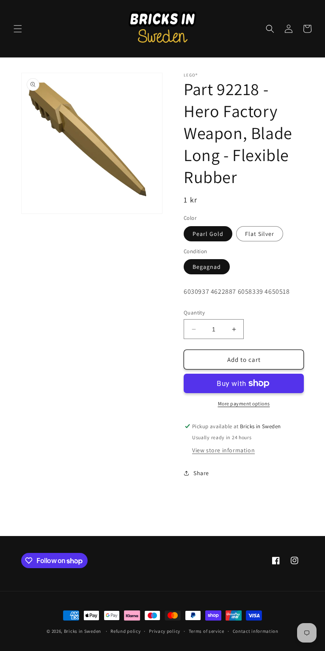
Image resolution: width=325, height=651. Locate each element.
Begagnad (207, 267)
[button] (17, 28)
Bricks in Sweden (82, 631)
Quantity (194, 312)
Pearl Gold (208, 234)
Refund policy (125, 631)
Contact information (255, 631)
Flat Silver (259, 234)
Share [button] (201, 473)
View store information (223, 450)
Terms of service (206, 631)
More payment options (244, 403)
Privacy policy (164, 631)
